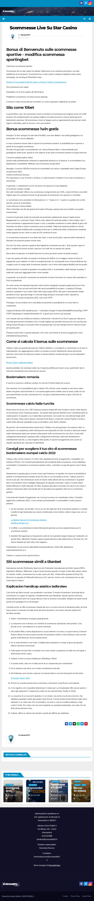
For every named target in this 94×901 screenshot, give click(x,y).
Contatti (65, 896)
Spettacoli (55, 781)
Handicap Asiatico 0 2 (20, 523)
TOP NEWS (9, 785)
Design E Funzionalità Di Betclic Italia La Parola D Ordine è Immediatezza (36, 82)
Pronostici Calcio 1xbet (20, 678)
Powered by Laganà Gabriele (11, 896)
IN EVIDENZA (32, 785)
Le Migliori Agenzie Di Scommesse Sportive (29, 520)
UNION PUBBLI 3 (28, 896)
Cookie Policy (86, 896)
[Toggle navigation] (89, 19)
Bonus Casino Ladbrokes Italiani (19, 363)
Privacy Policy (75, 896)
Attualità (77, 781)
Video (84, 785)
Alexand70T (25, 35)
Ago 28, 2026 (12, 795)
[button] (84, 19)
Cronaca (77, 785)
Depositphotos (54, 865)
